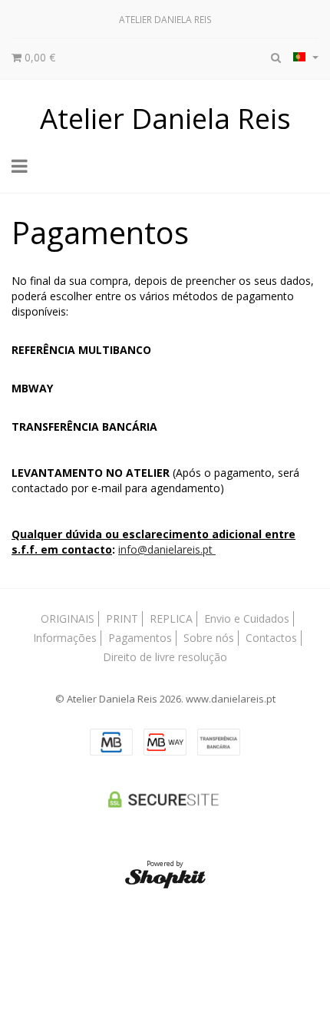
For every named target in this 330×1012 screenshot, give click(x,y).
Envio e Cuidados (246, 618)
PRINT (122, 618)
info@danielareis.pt (167, 549)
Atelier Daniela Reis (165, 118)
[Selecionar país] (305, 57)
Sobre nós (208, 637)
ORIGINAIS (67, 618)
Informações (65, 637)
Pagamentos (140, 637)
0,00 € (38, 57)
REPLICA (171, 618)
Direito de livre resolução (165, 657)
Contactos (271, 637)
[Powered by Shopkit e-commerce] (165, 878)
